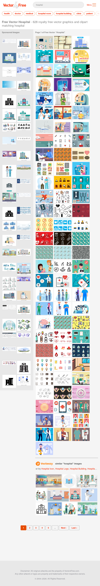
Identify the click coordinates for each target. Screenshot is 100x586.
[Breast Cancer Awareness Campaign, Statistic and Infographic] (81, 392)
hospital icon (47, 468)
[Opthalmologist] (81, 308)
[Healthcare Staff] (81, 420)
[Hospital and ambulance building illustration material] (9, 59)
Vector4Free (14, 5)
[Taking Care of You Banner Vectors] (44, 140)
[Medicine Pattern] (81, 252)
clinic (78, 13)
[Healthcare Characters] (81, 294)
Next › (63, 527)
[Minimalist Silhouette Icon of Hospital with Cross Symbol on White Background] (24, 367)
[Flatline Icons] (44, 378)
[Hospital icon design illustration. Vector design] (24, 115)
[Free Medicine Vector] (62, 364)
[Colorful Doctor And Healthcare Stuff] (81, 266)
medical (29, 13)
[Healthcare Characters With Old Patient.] (44, 294)
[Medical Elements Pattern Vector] (81, 322)
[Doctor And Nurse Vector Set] (81, 140)
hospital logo (62, 468)
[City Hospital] (44, 56)
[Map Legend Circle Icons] (44, 224)
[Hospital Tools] (44, 42)
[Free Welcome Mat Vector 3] (44, 168)
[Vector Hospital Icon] (41, 508)
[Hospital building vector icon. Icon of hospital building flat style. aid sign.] (9, 101)
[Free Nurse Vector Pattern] (81, 238)
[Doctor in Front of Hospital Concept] (44, 98)
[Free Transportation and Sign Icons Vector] (81, 350)
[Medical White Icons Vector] (44, 238)
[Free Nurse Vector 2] (44, 252)
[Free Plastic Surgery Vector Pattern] (44, 350)
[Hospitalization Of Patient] (81, 70)
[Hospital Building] (81, 42)
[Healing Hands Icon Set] (62, 392)
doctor (18, 13)
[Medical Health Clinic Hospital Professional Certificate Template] (81, 84)
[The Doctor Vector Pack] (62, 196)
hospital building (63, 13)
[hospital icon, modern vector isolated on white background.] (9, 381)
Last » (74, 527)
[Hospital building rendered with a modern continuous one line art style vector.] (9, 73)
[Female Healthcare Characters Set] (62, 294)
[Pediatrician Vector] (81, 378)
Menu (89, 4)
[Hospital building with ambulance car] (24, 269)
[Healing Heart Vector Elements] (44, 196)
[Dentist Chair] (44, 126)
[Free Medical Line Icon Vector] (62, 378)
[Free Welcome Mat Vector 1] (62, 154)
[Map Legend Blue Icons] (62, 224)
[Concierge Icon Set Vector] (62, 182)
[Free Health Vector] (62, 322)
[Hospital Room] (62, 56)
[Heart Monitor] (81, 210)
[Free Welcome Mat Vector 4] (62, 168)
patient (89, 13)
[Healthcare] (44, 154)
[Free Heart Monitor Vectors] (62, 336)
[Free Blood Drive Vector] (62, 350)
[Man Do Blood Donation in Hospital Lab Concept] (81, 112)
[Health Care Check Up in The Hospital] (81, 98)
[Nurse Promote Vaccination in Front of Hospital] (44, 112)
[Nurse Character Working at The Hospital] (62, 98)
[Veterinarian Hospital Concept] (44, 84)
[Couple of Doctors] (44, 182)
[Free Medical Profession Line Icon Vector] (44, 392)
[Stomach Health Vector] (81, 364)
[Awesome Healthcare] (44, 280)
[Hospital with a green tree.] (24, 101)
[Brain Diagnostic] (44, 322)
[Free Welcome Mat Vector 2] (81, 154)
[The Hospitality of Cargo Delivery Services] (62, 112)
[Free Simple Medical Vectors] (62, 210)
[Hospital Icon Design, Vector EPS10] (9, 185)
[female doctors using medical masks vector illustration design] (9, 171)
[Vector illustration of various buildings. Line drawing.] (9, 283)
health (7, 13)
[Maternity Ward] (44, 266)
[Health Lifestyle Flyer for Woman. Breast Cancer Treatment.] (44, 406)
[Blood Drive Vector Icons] (81, 182)
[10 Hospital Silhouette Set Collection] (24, 129)
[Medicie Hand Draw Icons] (62, 238)
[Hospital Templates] (62, 42)
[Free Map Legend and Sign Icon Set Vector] (44, 364)
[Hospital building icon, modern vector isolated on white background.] (9, 213)
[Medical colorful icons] (62, 140)
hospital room (44, 13)
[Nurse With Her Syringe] (81, 168)
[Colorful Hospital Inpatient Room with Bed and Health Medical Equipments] (9, 199)
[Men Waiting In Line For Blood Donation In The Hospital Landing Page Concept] (62, 126)
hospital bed (93, 468)
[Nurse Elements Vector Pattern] (44, 210)
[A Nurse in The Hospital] (62, 84)
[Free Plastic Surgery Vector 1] (81, 336)
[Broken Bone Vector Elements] (81, 196)
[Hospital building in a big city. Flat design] (9, 325)
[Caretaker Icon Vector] (62, 266)
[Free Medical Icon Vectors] (44, 336)
